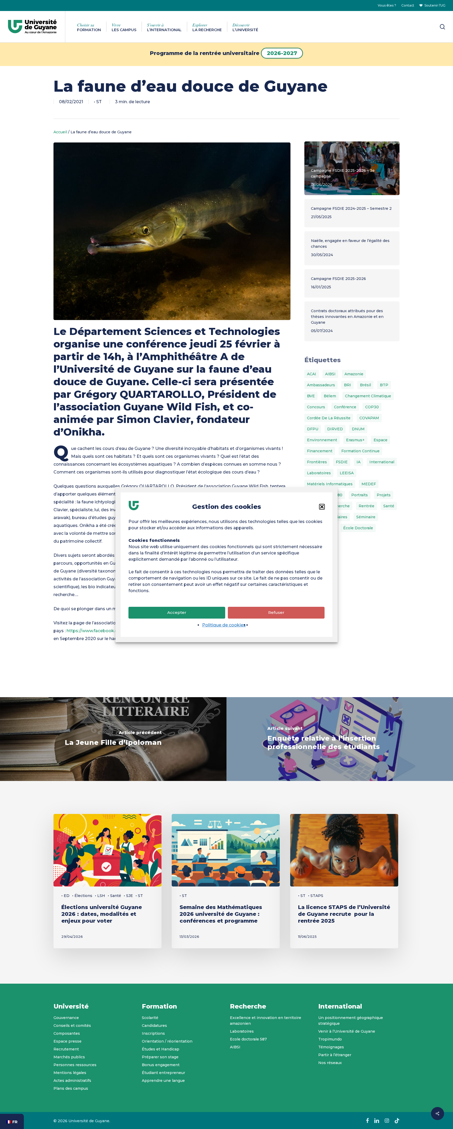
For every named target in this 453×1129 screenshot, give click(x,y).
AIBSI (330, 374)
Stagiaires (338, 517)
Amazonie (353, 374)
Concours (316, 407)
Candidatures (154, 1025)
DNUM (358, 429)
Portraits (359, 495)
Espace (380, 440)
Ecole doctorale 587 (248, 1039)
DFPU (312, 429)
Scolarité (150, 1017)
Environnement (322, 440)
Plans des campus (70, 1088)
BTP (384, 385)
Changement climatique (368, 396)
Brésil (365, 385)
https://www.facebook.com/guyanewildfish (112, 630)
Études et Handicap (160, 1049)
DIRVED (335, 429)
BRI (347, 385)
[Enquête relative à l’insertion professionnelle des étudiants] (339, 739)
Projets (384, 495)
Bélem (330, 396)
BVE (311, 396)
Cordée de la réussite (328, 418)
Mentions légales (69, 1072)
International (381, 462)
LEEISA (347, 473)
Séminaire (365, 517)
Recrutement (66, 1049)
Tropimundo (330, 1039)
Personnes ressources (74, 1064)
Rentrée (366, 506)
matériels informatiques (330, 484)
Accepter (176, 612)
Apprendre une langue (163, 1080)
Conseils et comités (72, 1025)
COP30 (372, 407)
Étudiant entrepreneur (163, 1072)
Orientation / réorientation (167, 1041)
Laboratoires (319, 473)
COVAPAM (369, 418)
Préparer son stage (160, 1057)
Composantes (66, 1033)
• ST (98, 101)
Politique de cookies (224, 625)
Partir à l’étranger (334, 1055)
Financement (319, 451)
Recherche (339, 506)
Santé (388, 506)
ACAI (311, 374)
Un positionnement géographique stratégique (350, 1020)
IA (358, 462)
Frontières (317, 462)
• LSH (100, 895)
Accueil (60, 132)
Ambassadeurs (321, 385)
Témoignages (331, 1047)
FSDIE (342, 462)
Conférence (345, 407)
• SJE (128, 895)
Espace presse (67, 1041)
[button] (322, 506)
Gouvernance (66, 1017)
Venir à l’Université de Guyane (346, 1031)
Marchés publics (69, 1057)
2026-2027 (282, 53)
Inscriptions (153, 1033)
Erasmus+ (355, 440)
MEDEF (369, 484)
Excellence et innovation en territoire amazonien (265, 1020)
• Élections (82, 895)
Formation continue (360, 451)
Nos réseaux (330, 1062)
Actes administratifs (72, 1080)
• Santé (114, 895)
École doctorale (358, 528)
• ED (65, 895)
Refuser (276, 612)
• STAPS (315, 895)
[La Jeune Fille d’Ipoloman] (113, 739)
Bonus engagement (161, 1064)
